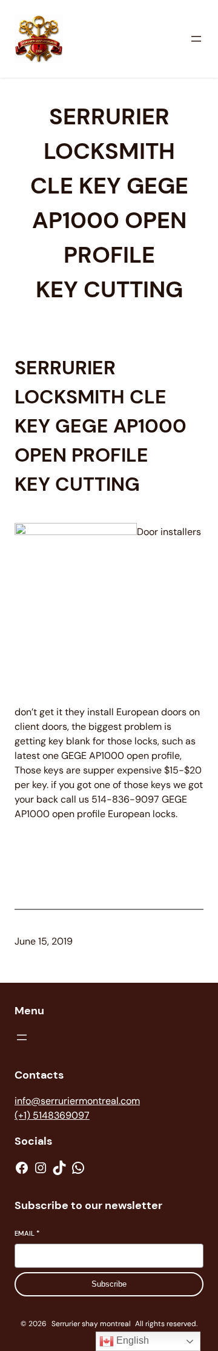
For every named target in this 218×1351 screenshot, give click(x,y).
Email (27, 1233)
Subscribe (109, 1284)
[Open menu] (196, 39)
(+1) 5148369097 (52, 1115)
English (131, 1340)
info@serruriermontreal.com (77, 1100)
